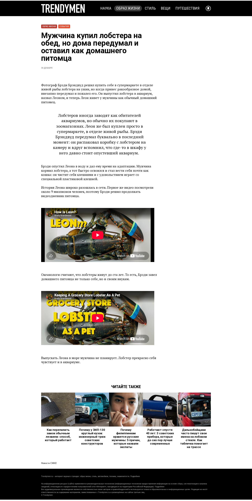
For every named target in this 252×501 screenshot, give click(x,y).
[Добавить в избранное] (208, 8)
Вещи (165, 8)
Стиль (150, 8)
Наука (105, 8)
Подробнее (135, 476)
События (64, 26)
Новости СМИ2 (49, 463)
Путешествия (187, 8)
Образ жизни (128, 8)
